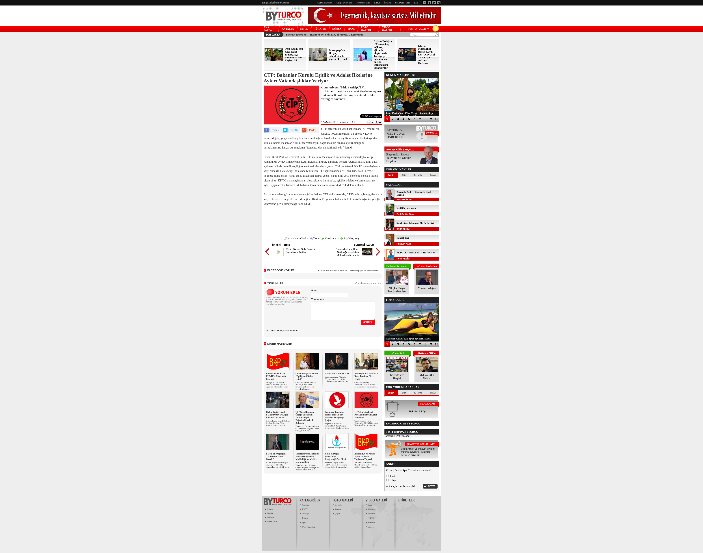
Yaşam (338, 509)
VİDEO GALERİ (387, 29)
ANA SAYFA (268, 29)
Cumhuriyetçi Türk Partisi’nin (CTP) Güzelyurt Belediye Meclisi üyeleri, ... (366, 423)
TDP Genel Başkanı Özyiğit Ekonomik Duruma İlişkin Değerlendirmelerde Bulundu (304, 417)
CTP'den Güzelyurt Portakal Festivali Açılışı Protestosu (365, 415)
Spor (304, 522)
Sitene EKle (272, 521)
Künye (270, 509)
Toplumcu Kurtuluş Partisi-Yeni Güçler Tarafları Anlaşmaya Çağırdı (334, 416)
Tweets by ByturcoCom (396, 436)
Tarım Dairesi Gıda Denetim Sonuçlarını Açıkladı (300, 251)
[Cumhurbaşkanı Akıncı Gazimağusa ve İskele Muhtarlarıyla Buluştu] (367, 256)
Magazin (371, 509)
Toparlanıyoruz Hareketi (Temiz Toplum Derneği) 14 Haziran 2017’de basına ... (307, 467)
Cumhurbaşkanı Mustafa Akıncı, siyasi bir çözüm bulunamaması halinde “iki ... (336, 380)
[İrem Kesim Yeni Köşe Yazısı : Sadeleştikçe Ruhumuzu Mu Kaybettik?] (274, 60)
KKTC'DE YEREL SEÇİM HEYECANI (416, 252)
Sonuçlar (393, 486)
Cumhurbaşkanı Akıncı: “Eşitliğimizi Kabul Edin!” (307, 376)
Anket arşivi (408, 486)
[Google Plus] (310, 132)
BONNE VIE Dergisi (397, 377)
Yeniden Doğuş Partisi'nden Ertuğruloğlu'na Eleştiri (336, 456)
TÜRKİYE (320, 28)
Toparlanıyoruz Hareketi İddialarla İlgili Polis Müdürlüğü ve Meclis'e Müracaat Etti (307, 457)
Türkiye (305, 514)
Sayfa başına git (351, 238)
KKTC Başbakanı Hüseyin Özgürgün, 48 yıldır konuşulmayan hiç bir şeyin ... (277, 465)
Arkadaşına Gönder (297, 238)
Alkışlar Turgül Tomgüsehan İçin (397, 289)
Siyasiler (338, 505)
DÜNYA (336, 28)
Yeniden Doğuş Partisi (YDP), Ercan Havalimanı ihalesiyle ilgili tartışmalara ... (336, 465)
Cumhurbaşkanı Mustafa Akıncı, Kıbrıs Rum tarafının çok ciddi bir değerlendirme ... (305, 385)
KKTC (304, 28)
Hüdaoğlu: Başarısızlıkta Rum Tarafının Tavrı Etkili (366, 376)
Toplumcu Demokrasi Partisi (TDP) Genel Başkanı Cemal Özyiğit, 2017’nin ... (307, 428)
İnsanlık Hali (403, 238)
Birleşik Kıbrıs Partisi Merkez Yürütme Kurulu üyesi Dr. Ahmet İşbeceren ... (277, 385)
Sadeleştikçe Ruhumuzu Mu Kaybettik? (415, 223)
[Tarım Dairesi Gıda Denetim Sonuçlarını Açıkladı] (278, 256)
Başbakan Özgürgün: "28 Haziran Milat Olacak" (276, 456)
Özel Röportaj (308, 527)
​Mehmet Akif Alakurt (427, 377)
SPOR (351, 28)
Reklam (270, 517)
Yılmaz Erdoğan (427, 288)
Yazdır (316, 238)
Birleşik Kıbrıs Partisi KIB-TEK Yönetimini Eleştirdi (276, 376)
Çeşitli (337, 514)
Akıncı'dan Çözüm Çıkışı (337, 373)
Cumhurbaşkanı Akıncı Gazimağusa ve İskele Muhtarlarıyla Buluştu (347, 252)
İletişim (270, 513)
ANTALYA (288, 28)
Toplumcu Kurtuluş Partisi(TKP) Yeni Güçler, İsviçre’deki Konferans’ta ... (337, 425)
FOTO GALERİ (366, 29)
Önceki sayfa (331, 238)
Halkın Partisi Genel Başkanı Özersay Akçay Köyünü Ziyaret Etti (277, 415)
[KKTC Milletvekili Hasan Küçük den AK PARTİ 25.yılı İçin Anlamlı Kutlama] (407, 60)
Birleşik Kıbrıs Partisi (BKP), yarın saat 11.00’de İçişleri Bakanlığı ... (365, 464)
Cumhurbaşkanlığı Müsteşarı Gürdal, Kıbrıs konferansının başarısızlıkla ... (365, 385)
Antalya (305, 505)
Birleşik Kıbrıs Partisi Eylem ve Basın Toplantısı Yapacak (364, 456)
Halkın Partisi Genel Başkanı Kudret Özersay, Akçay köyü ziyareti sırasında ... (278, 423)
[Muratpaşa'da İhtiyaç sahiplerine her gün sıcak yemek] (318, 60)
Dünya (305, 518)
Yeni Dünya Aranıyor (407, 208)
